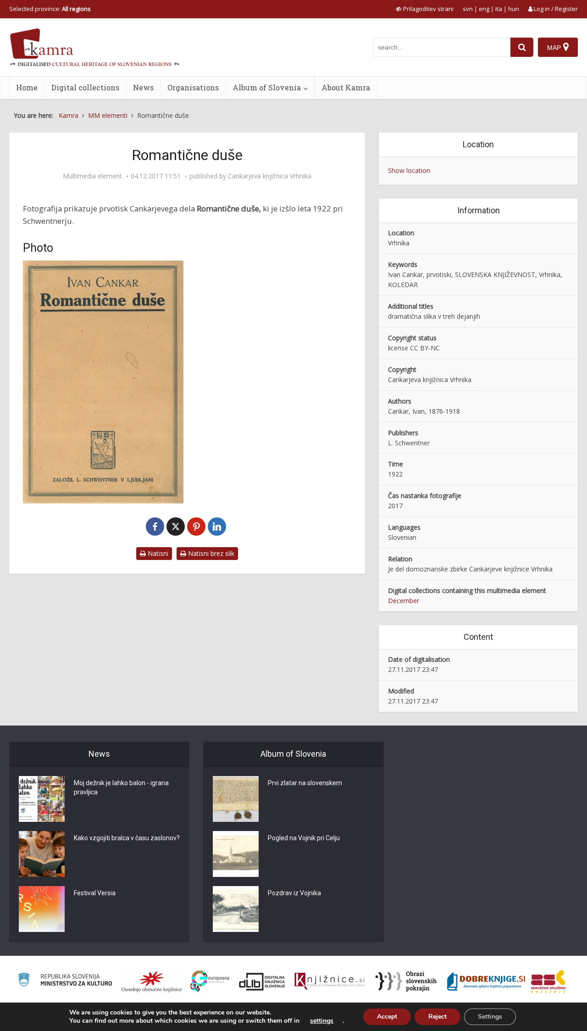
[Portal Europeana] (209, 981)
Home (27, 87)
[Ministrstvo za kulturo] (65, 981)
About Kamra (345, 87)
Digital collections (85, 87)
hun (513, 9)
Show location (409, 170)
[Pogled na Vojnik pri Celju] (236, 854)
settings (321, 1021)
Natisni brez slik (210, 553)
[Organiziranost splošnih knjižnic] (152, 981)
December (403, 600)
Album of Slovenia (267, 87)
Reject (437, 1016)
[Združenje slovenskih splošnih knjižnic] (329, 981)
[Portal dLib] (262, 981)
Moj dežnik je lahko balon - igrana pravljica (121, 787)
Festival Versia (95, 893)
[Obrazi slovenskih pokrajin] (406, 981)
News (143, 87)
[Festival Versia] (42, 909)
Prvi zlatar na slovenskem (305, 783)
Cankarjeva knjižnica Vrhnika (269, 176)
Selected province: (50, 9)
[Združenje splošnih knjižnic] (548, 981)
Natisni (157, 553)
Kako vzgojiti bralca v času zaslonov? (127, 838)
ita (498, 9)
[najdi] (521, 47)
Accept (387, 1016)
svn (468, 9)
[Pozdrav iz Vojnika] (236, 909)
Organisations (193, 87)
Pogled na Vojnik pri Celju (304, 838)
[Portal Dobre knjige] (486, 981)
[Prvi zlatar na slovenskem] (236, 799)
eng (484, 9)
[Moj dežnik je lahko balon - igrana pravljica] (42, 799)
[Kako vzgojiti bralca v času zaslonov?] (42, 854)
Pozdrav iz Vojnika (294, 893)
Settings (490, 1016)
